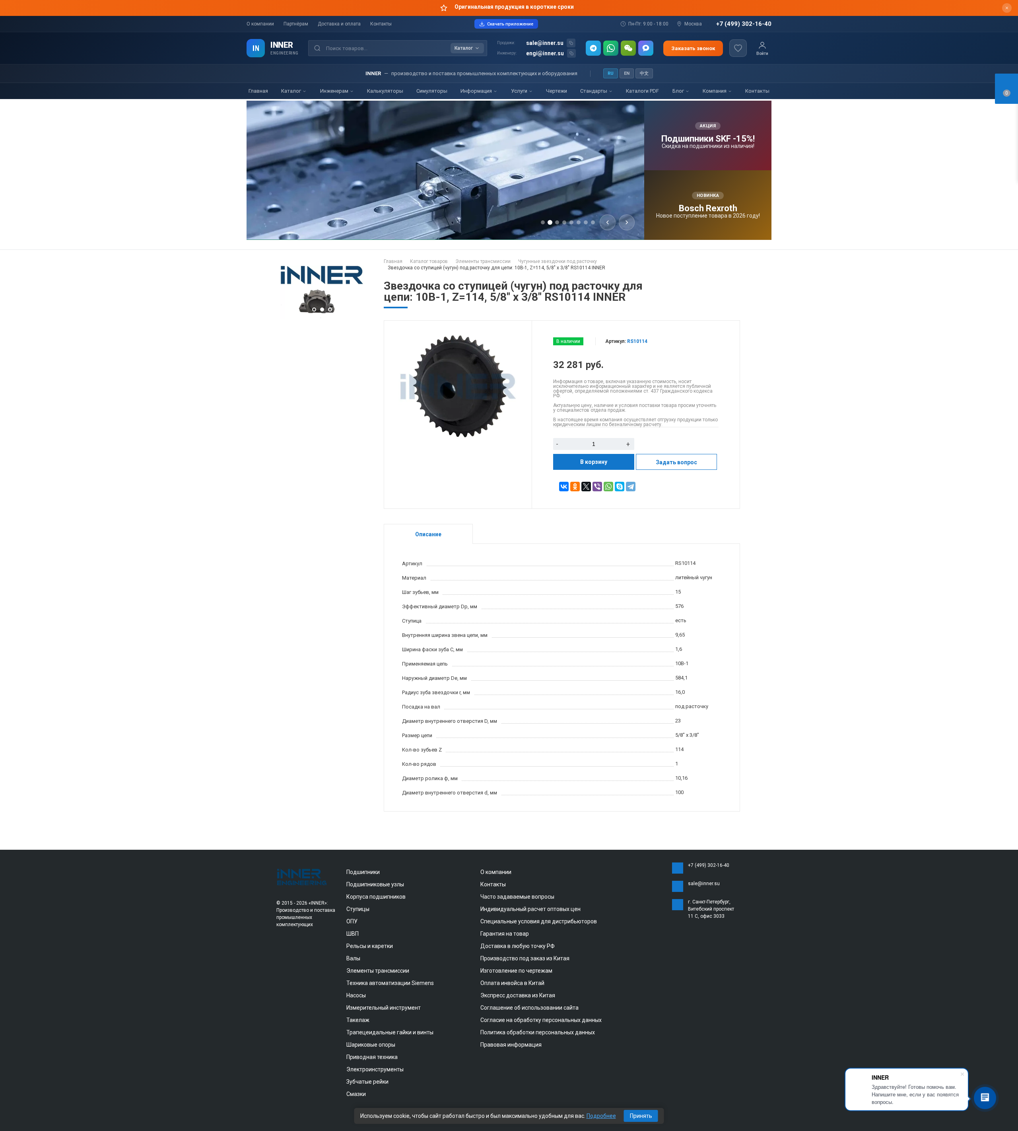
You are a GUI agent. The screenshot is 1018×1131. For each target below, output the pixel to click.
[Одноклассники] (575, 486)
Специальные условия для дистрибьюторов (538, 921)
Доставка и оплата (339, 23)
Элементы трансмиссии (377, 970)
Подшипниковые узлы (375, 884)
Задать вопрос (676, 462)
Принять (641, 1116)
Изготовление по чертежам (516, 970)
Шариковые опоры (370, 1044)
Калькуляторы (385, 91)
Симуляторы (431, 91)
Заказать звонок (693, 48)
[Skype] (619, 486)
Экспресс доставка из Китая (517, 995)
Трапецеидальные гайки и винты (389, 1032)
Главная (258, 91)
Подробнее (601, 1116)
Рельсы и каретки (369, 946)
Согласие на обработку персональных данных (541, 1020)
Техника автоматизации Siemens (390, 983)
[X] (586, 486)
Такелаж (357, 1020)
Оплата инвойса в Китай (512, 983)
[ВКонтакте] (564, 486)
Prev (284, 293)
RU (611, 73)
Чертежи (556, 91)
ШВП (352, 933)
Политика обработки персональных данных (537, 1032)
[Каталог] (256, 48)
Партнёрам (296, 23)
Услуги (519, 91)
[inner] (302, 877)
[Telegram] (593, 48)
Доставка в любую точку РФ (517, 946)
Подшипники (363, 872)
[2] (322, 316)
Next (360, 293)
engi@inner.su (545, 53)
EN (626, 73)
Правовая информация (511, 1044)
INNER (281, 45)
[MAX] (645, 48)
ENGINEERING (284, 53)
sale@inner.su (544, 43)
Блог (678, 91)
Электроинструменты (375, 1069)
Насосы (356, 995)
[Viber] (597, 486)
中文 (644, 73)
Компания (715, 91)
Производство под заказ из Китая (524, 958)
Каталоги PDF (642, 91)
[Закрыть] (1007, 8)
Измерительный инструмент (383, 1007)
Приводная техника (372, 1057)
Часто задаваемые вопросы (517, 897)
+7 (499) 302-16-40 (743, 24)
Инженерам (335, 91)
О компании (260, 23)
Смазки (356, 1094)
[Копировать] (571, 43)
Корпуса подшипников (376, 897)
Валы (353, 958)
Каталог (291, 91)
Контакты (381, 23)
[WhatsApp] (610, 48)
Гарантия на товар (504, 933)
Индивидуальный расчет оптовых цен (530, 909)
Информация (476, 91)
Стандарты (594, 91)
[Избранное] (738, 48)
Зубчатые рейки (367, 1081)
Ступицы (357, 909)
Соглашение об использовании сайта (529, 1007)
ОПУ (351, 921)
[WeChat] (628, 48)
